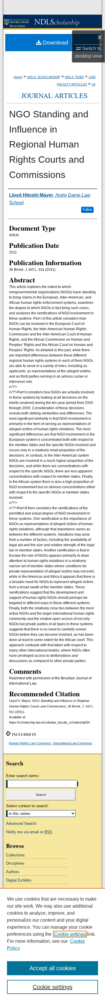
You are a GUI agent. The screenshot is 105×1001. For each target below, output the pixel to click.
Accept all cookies (52, 968)
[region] (52, 944)
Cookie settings (70, 934)
